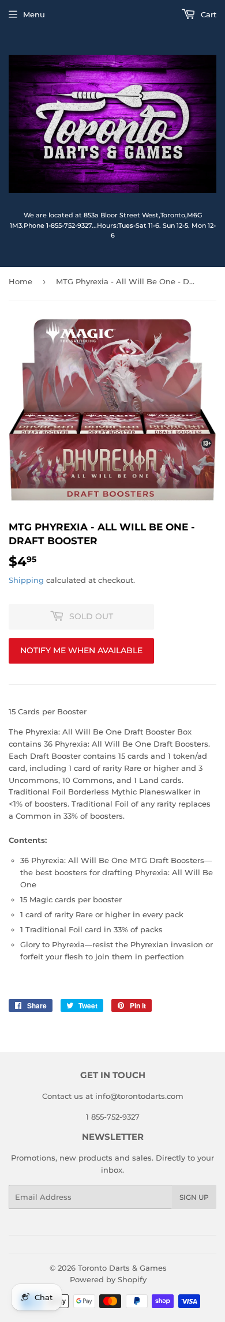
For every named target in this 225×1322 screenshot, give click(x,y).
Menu (34, 14)
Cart (207, 14)
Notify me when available (81, 650)
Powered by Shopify (108, 1279)
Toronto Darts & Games (122, 1267)
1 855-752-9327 (113, 1116)
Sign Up (194, 1197)
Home (20, 281)
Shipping (26, 580)
